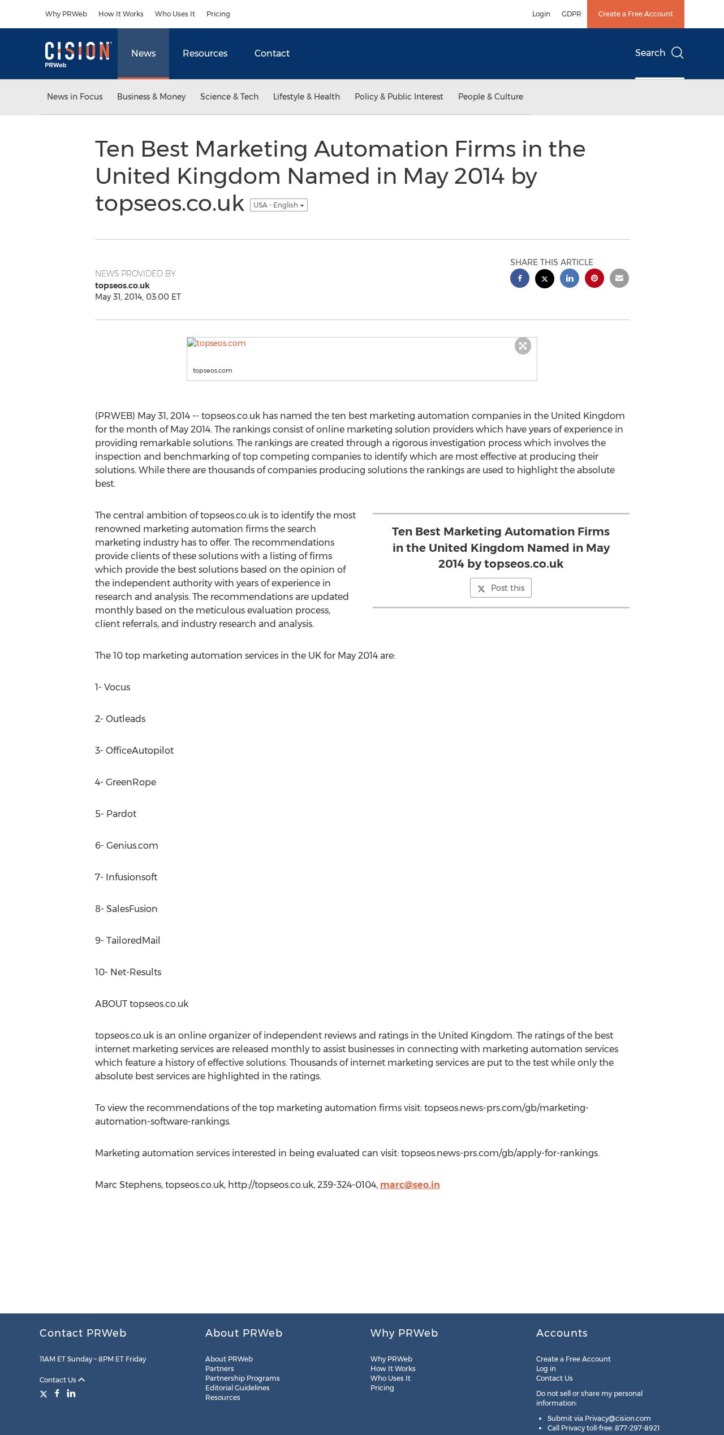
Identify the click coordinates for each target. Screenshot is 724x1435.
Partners (219, 1368)
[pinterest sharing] (594, 280)
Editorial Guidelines (237, 1388)
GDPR (571, 14)
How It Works (121, 14)
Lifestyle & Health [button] (306, 97)
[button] (362, 343)
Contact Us (59, 1380)
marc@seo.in (410, 1184)
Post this (507, 588)
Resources (205, 53)
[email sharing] (619, 280)
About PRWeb (229, 1359)
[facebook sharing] (519, 280)
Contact (272, 53)
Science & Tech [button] (229, 97)
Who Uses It (175, 14)
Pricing (218, 14)
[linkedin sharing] (569, 280)
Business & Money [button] (151, 97)
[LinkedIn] (71, 1393)
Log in (546, 1368)
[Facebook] (57, 1393)
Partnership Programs (242, 1378)
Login (541, 14)
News (143, 53)
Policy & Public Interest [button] (399, 97)
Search (650, 52)
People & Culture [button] (490, 97)
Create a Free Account (635, 14)
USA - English (276, 205)
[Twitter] (45, 1393)
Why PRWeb (66, 14)
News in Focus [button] (74, 97)
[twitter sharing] (544, 280)
